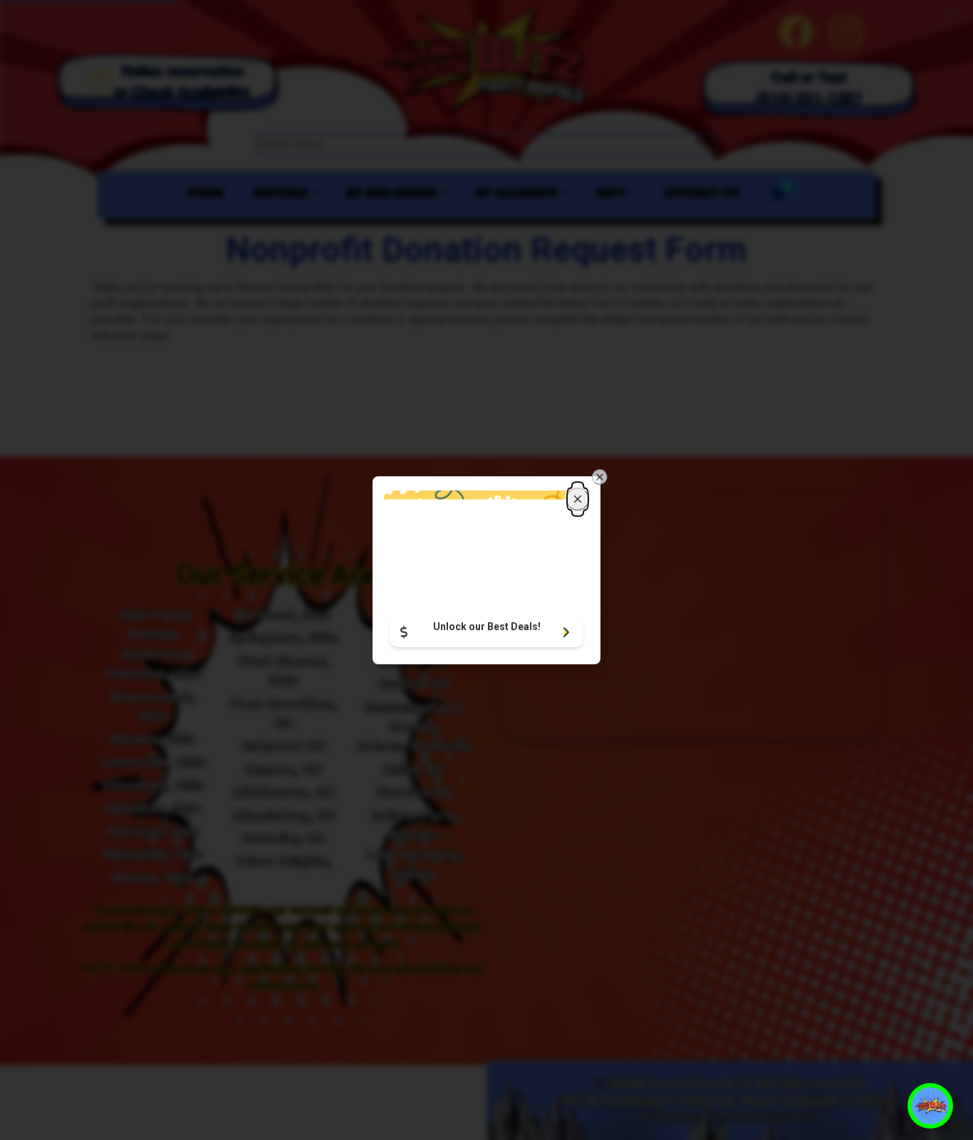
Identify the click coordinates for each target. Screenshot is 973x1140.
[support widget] (930, 1106)
